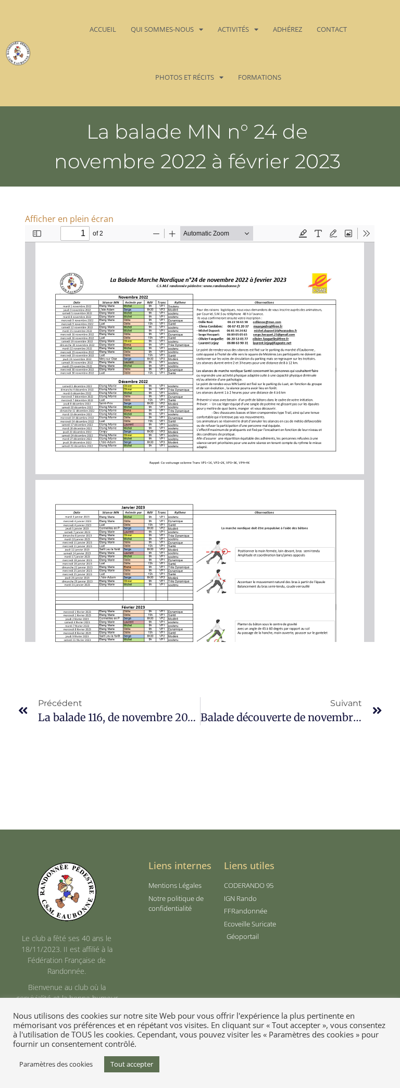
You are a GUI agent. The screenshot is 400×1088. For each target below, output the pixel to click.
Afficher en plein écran (69, 219)
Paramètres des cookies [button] (56, 1064)
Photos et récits (184, 77)
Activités (233, 29)
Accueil (103, 29)
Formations (259, 77)
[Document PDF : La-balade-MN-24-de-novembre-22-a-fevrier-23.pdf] (199, 433)
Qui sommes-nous (162, 29)
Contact (332, 29)
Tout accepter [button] (131, 1064)
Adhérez (287, 29)
